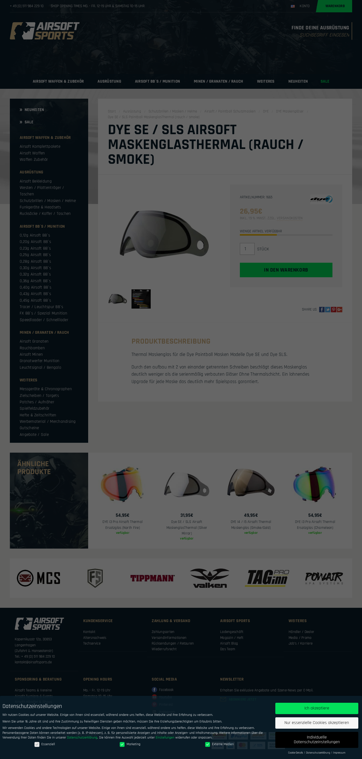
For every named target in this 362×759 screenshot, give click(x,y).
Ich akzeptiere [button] (316, 708)
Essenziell (48, 744)
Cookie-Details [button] (296, 753)
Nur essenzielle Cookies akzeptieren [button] (316, 722)
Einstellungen (165, 737)
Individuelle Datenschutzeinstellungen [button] (317, 740)
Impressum (339, 753)
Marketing (133, 744)
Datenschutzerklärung (82, 737)
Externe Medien (223, 744)
